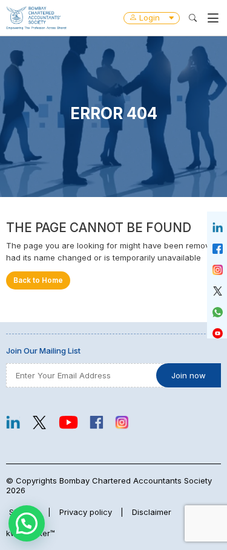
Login (149, 17)
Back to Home (38, 280)
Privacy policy (85, 512)
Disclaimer (151, 512)
